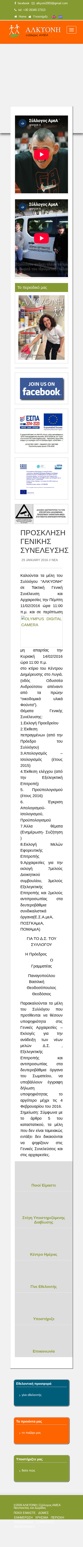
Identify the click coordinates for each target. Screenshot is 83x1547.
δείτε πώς (28, 1470)
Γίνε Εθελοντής (44, 1287)
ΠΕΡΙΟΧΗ (57, 1517)
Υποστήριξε (39, 16)
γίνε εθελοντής (32, 1395)
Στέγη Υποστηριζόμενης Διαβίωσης (43, 1220)
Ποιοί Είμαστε (43, 1185)
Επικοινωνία (44, 1351)
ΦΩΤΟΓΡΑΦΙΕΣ (24, 1527)
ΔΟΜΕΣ (43, 1513)
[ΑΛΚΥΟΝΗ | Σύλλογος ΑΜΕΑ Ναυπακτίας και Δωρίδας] (34, 31)
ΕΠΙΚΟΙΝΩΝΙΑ (23, 1522)
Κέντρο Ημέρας (43, 1254)
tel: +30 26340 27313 (31, 10)
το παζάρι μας (31, 1432)
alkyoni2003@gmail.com (51, 3)
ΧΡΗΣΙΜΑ (41, 1517)
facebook (22, 3)
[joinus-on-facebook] (41, 388)
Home (21, 16)
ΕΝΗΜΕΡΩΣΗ (23, 1517)
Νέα (55, 560)
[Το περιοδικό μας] (41, 327)
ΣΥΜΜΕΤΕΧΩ (45, 1522)
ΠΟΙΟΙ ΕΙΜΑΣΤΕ (25, 1513)
